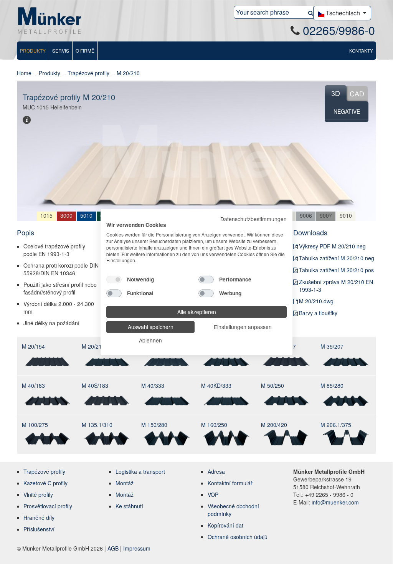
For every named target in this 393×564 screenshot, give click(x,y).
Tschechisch (343, 12)
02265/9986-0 (339, 30)
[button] (310, 12)
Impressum (136, 548)
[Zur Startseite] (49, 20)
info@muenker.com (335, 502)
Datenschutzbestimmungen (253, 219)
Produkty (33, 50)
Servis (60, 50)
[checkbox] (114, 279)
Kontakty (361, 50)
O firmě (85, 50)
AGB (113, 548)
